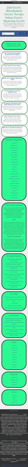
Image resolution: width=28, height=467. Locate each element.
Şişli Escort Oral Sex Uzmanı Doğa (14, 259)
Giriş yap (24, 2)
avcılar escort (14, 0)
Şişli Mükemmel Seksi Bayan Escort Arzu (14, 277)
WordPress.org (14, 402)
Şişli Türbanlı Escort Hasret (12, 65)
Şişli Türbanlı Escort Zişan (12, 116)
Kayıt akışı (14, 397)
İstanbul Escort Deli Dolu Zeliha (14, 305)
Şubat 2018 (14, 357)
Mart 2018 (14, 355)
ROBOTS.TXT (13, 460)
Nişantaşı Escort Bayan (14, 183)
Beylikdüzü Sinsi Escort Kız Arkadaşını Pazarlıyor (14, 322)
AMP (23, 214)
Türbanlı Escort (14, 197)
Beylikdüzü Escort (14, 145)
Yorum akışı (14, 400)
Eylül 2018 (14, 345)
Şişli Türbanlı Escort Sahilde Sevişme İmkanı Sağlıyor (12, 53)
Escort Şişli (14, 166)
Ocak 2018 (14, 359)
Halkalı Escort (14, 169)
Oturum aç (14, 395)
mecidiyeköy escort (5, 466)
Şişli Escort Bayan (14, 193)
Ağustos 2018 (14, 347)
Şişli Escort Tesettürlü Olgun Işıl (12, 127)
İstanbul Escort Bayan (14, 173)
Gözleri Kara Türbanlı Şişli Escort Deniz (12, 79)
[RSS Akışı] (2, 2)
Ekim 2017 (14, 366)
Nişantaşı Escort (14, 181)
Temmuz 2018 (14, 350)
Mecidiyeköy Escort (14, 176)
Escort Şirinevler (14, 164)
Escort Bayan (14, 152)
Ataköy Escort (14, 143)
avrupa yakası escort (22, 464)
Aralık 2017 (14, 362)
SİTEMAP (18, 458)
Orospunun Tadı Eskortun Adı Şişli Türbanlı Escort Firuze (12, 104)
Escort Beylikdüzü (14, 154)
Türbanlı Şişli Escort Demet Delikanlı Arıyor (12, 91)
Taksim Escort (14, 195)
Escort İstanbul (14, 159)
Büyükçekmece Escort (14, 147)
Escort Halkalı (14, 157)
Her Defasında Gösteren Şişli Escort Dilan (14, 266)
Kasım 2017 (14, 364)
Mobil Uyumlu (12, 216)
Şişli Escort (14, 190)
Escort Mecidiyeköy (14, 162)
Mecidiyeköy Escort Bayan (14, 178)
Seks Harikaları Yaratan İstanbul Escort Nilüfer (14, 308)
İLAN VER (23, 33)
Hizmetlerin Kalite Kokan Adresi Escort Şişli (14, 270)
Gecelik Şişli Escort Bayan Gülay (14, 285)
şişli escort (20, 414)
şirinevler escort (12, 466)
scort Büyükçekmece (14, 185)
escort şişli (11, 426)
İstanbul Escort (14, 171)
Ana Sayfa (6, 38)
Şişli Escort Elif (14, 303)
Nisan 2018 (14, 352)
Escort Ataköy (14, 150)
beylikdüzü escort (14, 437)
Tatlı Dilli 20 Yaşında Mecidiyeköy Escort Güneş (14, 297)
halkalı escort (4, 464)
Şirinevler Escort (14, 188)
